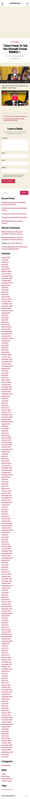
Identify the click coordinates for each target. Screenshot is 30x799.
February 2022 (6, 382)
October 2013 (6, 611)
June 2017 (5, 509)
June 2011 (5, 676)
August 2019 (6, 451)
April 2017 (5, 514)
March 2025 (6, 297)
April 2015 (5, 569)
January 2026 (6, 273)
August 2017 (6, 505)
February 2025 (6, 299)
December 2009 (7, 717)
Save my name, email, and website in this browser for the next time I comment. (13, 175)
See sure (4, 247)
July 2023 (5, 343)
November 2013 (7, 609)
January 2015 (6, 576)
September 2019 (7, 449)
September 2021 (7, 394)
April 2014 (5, 597)
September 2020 (7, 421)
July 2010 (5, 701)
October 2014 (6, 583)
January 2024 (6, 329)
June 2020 (5, 428)
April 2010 (5, 708)
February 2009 (7, 740)
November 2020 (7, 417)
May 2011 (5, 678)
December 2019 (7, 442)
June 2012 (5, 648)
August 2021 (6, 396)
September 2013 (7, 613)
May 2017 (5, 512)
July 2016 (5, 535)
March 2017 (5, 516)
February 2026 (6, 271)
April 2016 (5, 542)
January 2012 (6, 659)
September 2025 (7, 283)
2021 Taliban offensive (7, 789)
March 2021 (5, 408)
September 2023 (7, 338)
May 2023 (5, 347)
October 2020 (6, 419)
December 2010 (7, 690)
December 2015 (7, 551)
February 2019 (6, 463)
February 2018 (6, 491)
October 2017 (6, 500)
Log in (3, 774)
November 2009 (7, 720)
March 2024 (6, 324)
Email (3, 160)
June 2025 (5, 290)
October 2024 (6, 308)
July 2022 (5, 371)
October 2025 (6, 280)
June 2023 (5, 345)
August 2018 (6, 477)
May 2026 (5, 264)
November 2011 (7, 664)
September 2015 (7, 558)
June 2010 (5, 703)
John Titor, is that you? (14, 243)
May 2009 (5, 733)
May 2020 (5, 431)
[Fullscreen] (28, 81)
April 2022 (5, 378)
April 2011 (5, 680)
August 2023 (6, 341)
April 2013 (5, 625)
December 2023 (7, 331)
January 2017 (6, 521)
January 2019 (6, 465)
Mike (3, 232)
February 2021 (6, 410)
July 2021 (5, 398)
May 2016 (5, 539)
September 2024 (7, 310)
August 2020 (6, 424)
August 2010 (6, 699)
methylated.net (15, 3)
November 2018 (7, 470)
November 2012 (7, 636)
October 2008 (6, 750)
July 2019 (5, 454)
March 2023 (6, 352)
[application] (15, 74)
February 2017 (6, 518)
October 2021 (6, 391)
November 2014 (7, 581)
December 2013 (7, 606)
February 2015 (6, 574)
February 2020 (6, 438)
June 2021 (5, 401)
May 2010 (5, 706)
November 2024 (7, 306)
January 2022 (6, 384)
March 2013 (5, 627)
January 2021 (6, 412)
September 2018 (7, 475)
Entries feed (6, 776)
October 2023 (6, 336)
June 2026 (5, 262)
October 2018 (6, 472)
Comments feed (7, 778)
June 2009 (5, 731)
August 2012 (6, 643)
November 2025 (7, 278)
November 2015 (7, 553)
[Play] (2, 81)
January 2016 (6, 549)
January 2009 (6, 743)
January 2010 (6, 715)
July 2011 (5, 673)
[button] (15, 75)
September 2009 (7, 724)
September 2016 (7, 530)
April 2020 (5, 433)
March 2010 (6, 710)
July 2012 (5, 646)
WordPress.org (7, 781)
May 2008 (5, 757)
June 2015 (5, 565)
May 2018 (5, 484)
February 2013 (6, 629)
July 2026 (5, 260)
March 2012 (5, 655)
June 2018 (5, 482)
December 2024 (7, 304)
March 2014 (5, 599)
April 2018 (5, 486)
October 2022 (6, 364)
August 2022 (6, 368)
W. (10, 56)
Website (4, 167)
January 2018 (6, 493)
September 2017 (7, 502)
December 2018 (7, 468)
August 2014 (6, 588)
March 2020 (6, 435)
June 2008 (5, 754)
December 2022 (7, 359)
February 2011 (6, 685)
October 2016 (6, 528)
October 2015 (6, 555)
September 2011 (7, 669)
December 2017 (7, 495)
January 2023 (6, 357)
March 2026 (6, 269)
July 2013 (5, 618)
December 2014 (7, 579)
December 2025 (7, 276)
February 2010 (6, 713)
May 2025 (5, 292)
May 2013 (5, 622)
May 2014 (5, 595)
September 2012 (7, 641)
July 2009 (5, 729)
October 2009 (6, 722)
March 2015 (5, 572)
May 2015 (5, 567)
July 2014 (5, 590)
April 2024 (5, 322)
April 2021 (5, 405)
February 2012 (6, 657)
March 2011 (5, 683)
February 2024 (6, 327)
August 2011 (6, 671)
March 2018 (5, 488)
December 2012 (7, 634)
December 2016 (7, 523)
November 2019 (7, 445)
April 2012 (5, 653)
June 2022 (5, 373)
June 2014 (5, 592)
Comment (5, 138)
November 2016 (7, 525)
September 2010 (7, 696)
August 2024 (6, 313)
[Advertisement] (15, 22)
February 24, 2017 (19, 56)
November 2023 (7, 334)
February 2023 (6, 354)
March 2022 (6, 380)
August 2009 (6, 727)
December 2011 (7, 662)
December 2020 (7, 414)
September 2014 (7, 586)
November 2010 (7, 692)
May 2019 (5, 456)
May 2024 (5, 320)
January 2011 (6, 687)
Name (4, 153)
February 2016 (6, 546)
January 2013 (6, 632)
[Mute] (25, 81)
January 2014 (6, 604)
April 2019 (5, 458)
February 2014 (6, 602)
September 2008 (7, 752)
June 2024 (5, 317)
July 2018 (5, 479)
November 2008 (7, 747)
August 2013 (6, 616)
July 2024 (5, 315)
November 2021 (7, 389)
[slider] (14, 81)
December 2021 (7, 387)
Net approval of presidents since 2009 (14, 217)
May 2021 (5, 403)
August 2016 (6, 532)
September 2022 (7, 366)
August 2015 (6, 560)
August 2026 (6, 257)
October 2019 (6, 447)
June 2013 (5, 620)
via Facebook (15, 41)
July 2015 (5, 562)
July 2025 (5, 287)
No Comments (16, 58)
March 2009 (6, 738)
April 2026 (5, 267)
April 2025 (5, 294)
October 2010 (6, 694)
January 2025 (6, 301)
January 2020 (6, 440)
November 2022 (7, 361)
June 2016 (5, 537)
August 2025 (6, 285)
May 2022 (5, 375)
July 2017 (5, 507)
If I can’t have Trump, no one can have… (14, 214)
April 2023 (5, 350)
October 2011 (6, 666)
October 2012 (6, 639)
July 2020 (5, 426)
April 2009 (5, 736)
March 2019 (5, 461)
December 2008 (7, 745)
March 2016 (5, 544)
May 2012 (5, 650)
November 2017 (7, 498)
